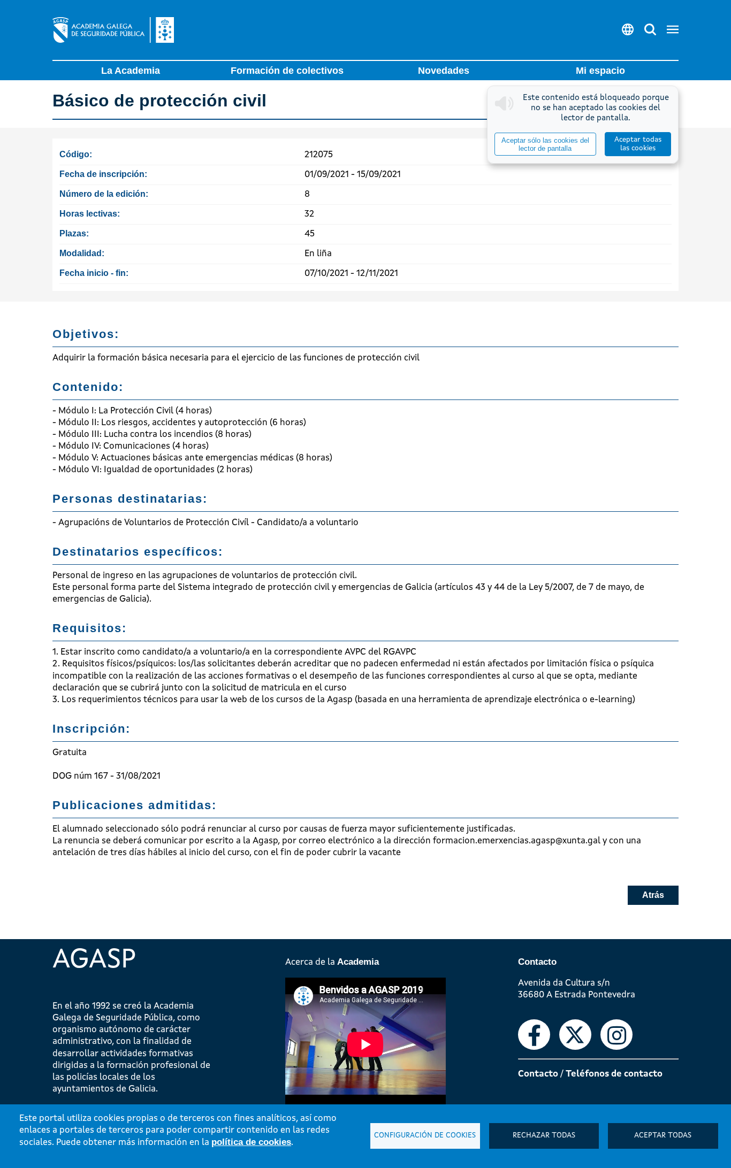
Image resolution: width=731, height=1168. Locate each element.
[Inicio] (113, 30)
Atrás (653, 895)
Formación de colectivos (287, 70)
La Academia (130, 70)
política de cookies (251, 1142)
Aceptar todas (662, 1135)
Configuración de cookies (425, 1135)
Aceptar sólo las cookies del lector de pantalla (545, 144)
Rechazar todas (544, 1135)
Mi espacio (600, 70)
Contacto (538, 1074)
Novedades (443, 70)
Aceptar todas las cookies (637, 144)
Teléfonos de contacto (614, 1074)
